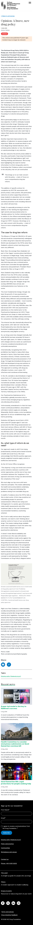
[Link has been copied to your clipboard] (9, 664)
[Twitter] (8, 903)
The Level (4, 873)
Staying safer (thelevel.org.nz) (11, 676)
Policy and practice (7, 844)
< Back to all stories (8, 16)
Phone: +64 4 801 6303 (9, 863)
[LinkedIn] (13, 903)
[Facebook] (3, 903)
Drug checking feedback (9, 915)
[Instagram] (18, 903)
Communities (5, 848)
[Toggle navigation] (29, 3)
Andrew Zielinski (5, 30)
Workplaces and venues (9, 852)
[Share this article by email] (3, 664)
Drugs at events (6, 891)
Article (4, 34)
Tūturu (3, 882)
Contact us (4, 859)
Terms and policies (7, 912)
